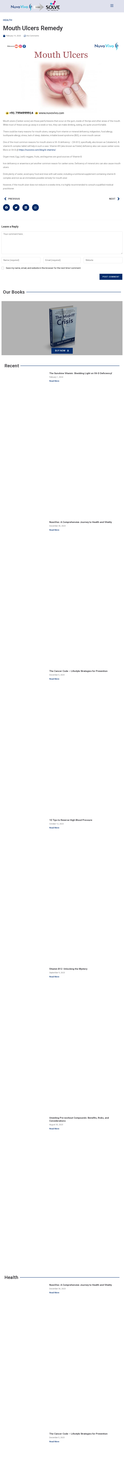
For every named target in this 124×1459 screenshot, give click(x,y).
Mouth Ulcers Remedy (33, 28)
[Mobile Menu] (111, 5)
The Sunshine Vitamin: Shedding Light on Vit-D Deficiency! (80, 373)
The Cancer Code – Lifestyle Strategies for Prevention (78, 671)
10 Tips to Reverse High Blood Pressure (70, 820)
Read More (54, 381)
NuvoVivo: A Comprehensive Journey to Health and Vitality (80, 522)
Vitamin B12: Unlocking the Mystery (68, 969)
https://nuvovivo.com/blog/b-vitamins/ (37, 150)
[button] (6, 207)
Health (7, 20)
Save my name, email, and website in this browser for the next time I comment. (43, 268)
